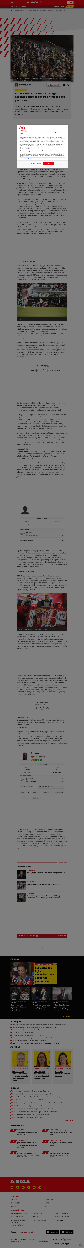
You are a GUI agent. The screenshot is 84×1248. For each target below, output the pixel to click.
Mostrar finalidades (36, 163)
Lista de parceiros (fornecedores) (27, 158)
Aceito (48, 163)
